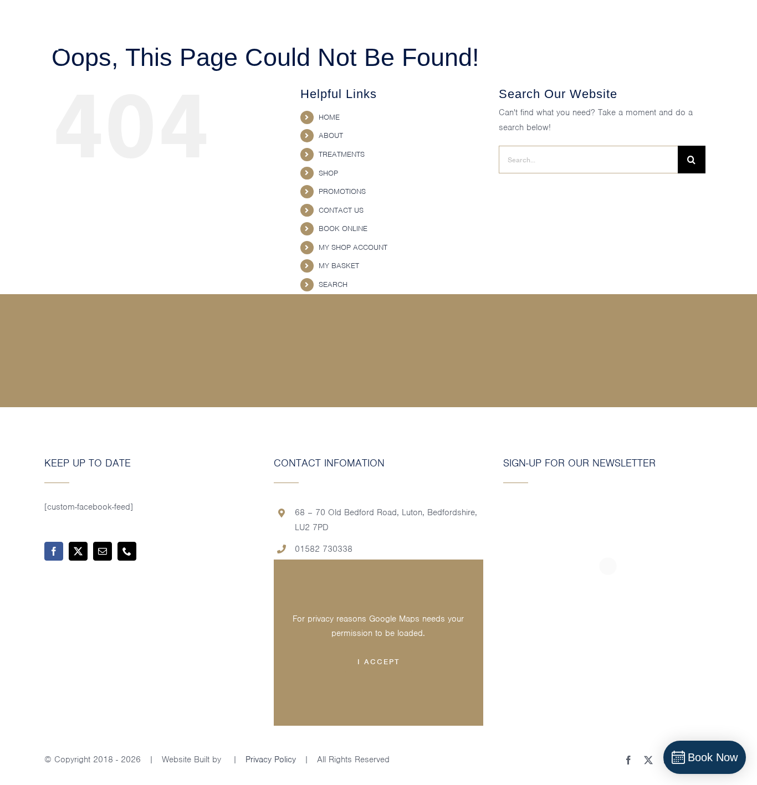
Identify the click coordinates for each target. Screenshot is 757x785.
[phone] (126, 551)
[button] (730, 33)
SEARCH (333, 284)
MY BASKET (339, 265)
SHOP (328, 173)
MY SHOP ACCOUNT (353, 247)
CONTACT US (341, 210)
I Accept (378, 661)
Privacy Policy (270, 759)
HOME (329, 117)
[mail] (102, 551)
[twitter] (78, 551)
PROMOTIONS (342, 191)
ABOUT (331, 135)
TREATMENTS (342, 154)
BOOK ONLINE (343, 228)
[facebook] (53, 551)
